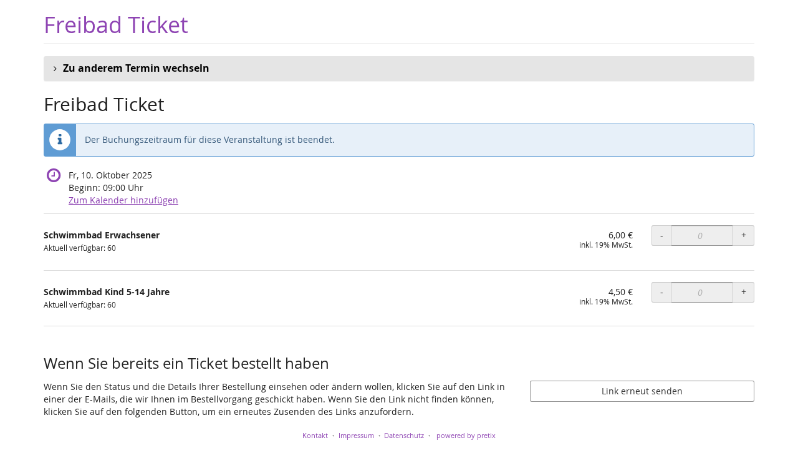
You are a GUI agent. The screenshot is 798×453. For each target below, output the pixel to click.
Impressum (356, 435)
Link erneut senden (642, 391)
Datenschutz (404, 435)
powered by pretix (466, 435)
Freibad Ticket (116, 24)
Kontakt (315, 435)
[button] (399, 68)
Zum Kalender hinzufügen (123, 200)
